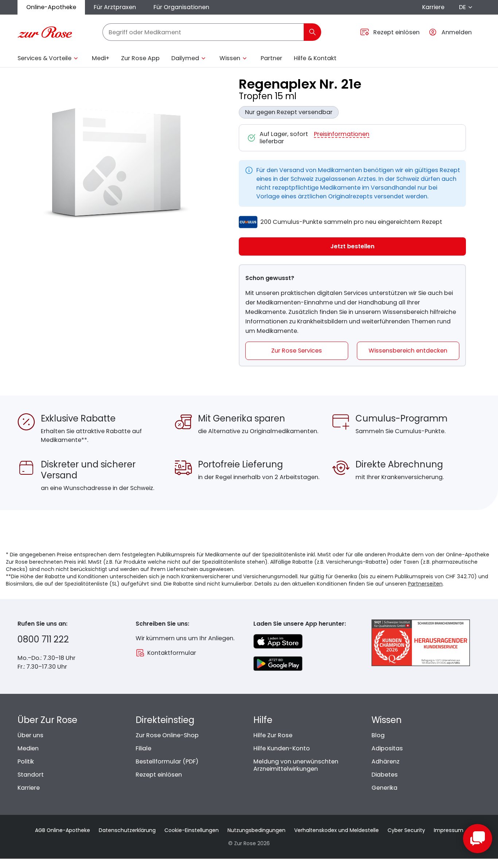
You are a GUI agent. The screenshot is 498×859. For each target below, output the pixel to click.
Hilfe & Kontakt (315, 58)
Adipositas (387, 748)
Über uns (30, 735)
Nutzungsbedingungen (256, 830)
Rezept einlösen (159, 774)
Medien (28, 748)
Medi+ (100, 58)
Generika (384, 788)
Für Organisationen (181, 7)
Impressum (448, 830)
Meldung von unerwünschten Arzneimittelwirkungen (295, 765)
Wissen (229, 58)
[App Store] (278, 641)
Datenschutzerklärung (127, 830)
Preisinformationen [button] (341, 134)
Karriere (433, 7)
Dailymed (185, 58)
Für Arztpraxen (115, 7)
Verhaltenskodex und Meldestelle (336, 830)
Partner (271, 58)
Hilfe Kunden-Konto (281, 748)
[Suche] (312, 32)
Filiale (143, 748)
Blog (378, 735)
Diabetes (384, 774)
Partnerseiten (425, 583)
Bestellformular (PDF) (167, 761)
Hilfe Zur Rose (272, 735)
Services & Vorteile (44, 58)
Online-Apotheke (51, 7)
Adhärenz (385, 761)
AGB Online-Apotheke (62, 830)
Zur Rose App (140, 58)
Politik (25, 761)
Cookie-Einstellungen (191, 830)
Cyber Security (406, 830)
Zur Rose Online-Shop (167, 735)
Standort (30, 774)
